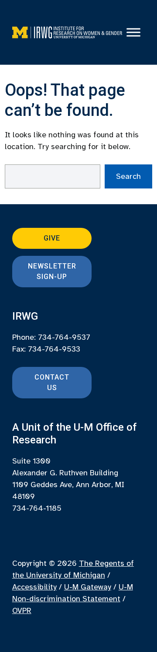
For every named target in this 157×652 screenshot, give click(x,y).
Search (128, 176)
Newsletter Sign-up (52, 271)
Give (52, 238)
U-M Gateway (87, 587)
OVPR (21, 610)
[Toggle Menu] (133, 32)
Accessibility (34, 587)
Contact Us (51, 382)
